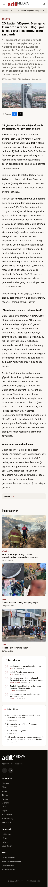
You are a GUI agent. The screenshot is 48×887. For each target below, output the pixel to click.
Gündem (5, 783)
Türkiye (13, 11)
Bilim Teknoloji (7, 818)
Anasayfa (5, 11)
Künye (4, 838)
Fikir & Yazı (6, 822)
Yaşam (4, 791)
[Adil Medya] (18, 3)
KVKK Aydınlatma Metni (11, 861)
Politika (5, 799)
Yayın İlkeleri (7, 846)
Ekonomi (5, 803)
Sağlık (4, 811)
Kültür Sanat (7, 814)
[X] (10, 770)
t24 (12, 496)
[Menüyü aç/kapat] (4, 4)
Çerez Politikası (8, 865)
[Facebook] (4, 770)
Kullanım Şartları (8, 869)
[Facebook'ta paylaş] (14, 114)
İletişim (5, 842)
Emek (4, 807)
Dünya (4, 787)
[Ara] (44, 4)
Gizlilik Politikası (8, 858)
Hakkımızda (6, 834)
